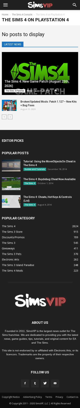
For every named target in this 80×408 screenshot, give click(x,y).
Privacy (59, 397)
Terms (48, 397)
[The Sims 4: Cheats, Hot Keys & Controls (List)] (11, 201)
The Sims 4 (30, 183)
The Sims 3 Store (12, 231)
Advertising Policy (32, 397)
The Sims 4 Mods (12, 270)
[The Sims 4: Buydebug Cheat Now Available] (11, 183)
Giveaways (8, 248)
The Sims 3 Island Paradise (18, 265)
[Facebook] (25, 383)
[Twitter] (45, 383)
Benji (29, 90)
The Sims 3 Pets (11, 254)
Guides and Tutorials (35, 169)
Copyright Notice (11, 397)
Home (5, 14)
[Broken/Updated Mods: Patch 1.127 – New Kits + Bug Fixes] (9, 105)
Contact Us (72, 397)
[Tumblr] (35, 383)
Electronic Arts (10, 259)
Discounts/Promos (13, 237)
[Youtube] (55, 383)
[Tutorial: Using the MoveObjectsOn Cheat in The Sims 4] (11, 166)
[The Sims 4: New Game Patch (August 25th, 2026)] (40, 73)
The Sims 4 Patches (15, 90)
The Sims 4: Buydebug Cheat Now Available (49, 179)
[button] (75, 5)
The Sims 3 (8, 243)
